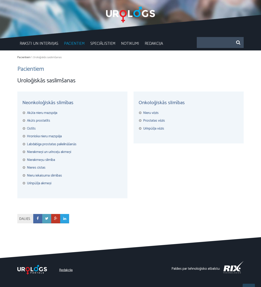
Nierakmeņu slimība (41, 160)
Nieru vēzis (151, 113)
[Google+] (55, 219)
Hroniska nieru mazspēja (44, 136)
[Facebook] (37, 219)
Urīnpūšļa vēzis (153, 128)
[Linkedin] (64, 219)
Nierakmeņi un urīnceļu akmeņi (49, 152)
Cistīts (31, 128)
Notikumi (130, 43)
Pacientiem (74, 43)
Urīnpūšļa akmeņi (39, 183)
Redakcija (154, 43)
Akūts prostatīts (38, 120)
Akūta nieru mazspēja (42, 113)
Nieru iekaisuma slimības (44, 175)
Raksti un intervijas (39, 43)
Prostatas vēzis (154, 120)
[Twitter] (46, 219)
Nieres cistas (36, 167)
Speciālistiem (102, 43)
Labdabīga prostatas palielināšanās (51, 144)
